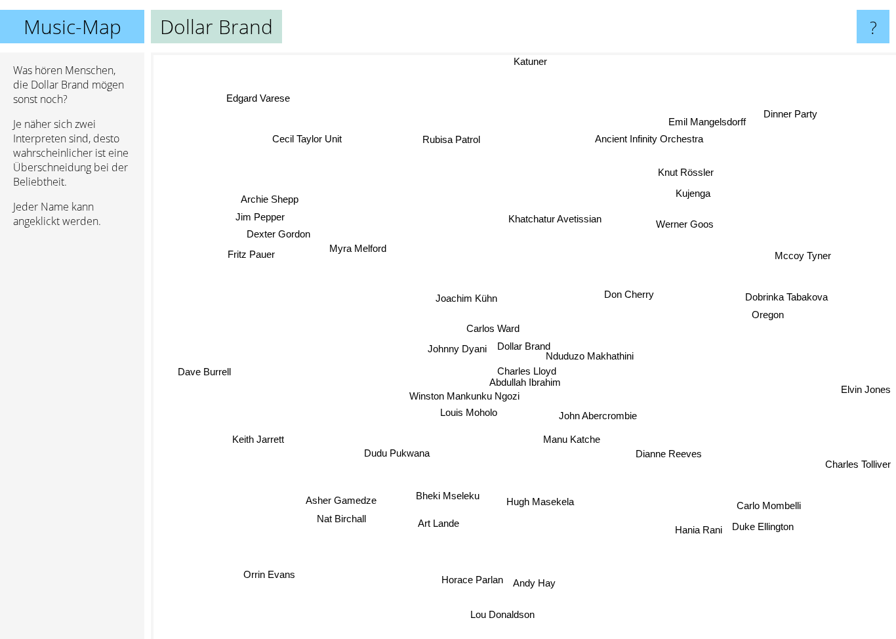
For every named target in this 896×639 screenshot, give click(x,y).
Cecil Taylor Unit (307, 138)
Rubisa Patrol (452, 139)
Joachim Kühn (467, 298)
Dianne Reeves (669, 454)
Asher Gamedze (341, 500)
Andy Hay (531, 583)
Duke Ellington (767, 525)
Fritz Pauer (250, 254)
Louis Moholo (469, 412)
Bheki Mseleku (446, 494)
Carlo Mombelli (768, 506)
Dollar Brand (523, 346)
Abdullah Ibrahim (525, 381)
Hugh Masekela (538, 501)
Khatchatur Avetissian (554, 218)
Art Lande (443, 524)
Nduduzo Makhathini (602, 355)
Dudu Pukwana (397, 452)
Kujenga (692, 191)
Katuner (527, 61)
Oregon (768, 314)
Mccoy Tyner (802, 254)
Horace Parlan (468, 580)
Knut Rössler (688, 174)
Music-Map (72, 26)
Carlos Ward (491, 328)
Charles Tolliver (858, 462)
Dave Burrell (204, 373)
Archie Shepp (271, 198)
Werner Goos (687, 225)
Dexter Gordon (276, 233)
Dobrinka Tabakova (787, 296)
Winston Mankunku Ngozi (464, 395)
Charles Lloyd (524, 370)
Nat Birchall (339, 518)
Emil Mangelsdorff (710, 123)
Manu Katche (571, 439)
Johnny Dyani (457, 349)
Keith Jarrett (259, 440)
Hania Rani (702, 526)
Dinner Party (788, 111)
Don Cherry (629, 294)
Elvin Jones (866, 384)
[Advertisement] (72, 439)
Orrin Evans (267, 573)
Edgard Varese (258, 98)
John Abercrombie (598, 415)
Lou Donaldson (499, 615)
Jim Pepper (260, 216)
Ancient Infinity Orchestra (652, 140)
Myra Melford (358, 248)
